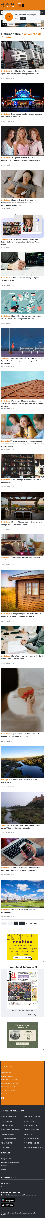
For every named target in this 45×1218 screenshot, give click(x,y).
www (13, 1015)
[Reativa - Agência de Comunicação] (22, 947)
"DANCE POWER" (30, 1121)
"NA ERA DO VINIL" (8, 1134)
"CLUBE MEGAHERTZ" (8, 1139)
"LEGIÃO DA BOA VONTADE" (34, 1147)
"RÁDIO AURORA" (7, 1125)
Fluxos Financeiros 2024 (9, 1083)
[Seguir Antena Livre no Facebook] (2, 1099)
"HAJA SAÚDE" (6, 1147)
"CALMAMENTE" (7, 1143)
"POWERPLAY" (29, 1134)
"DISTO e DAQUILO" (31, 1125)
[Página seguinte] (16, 923)
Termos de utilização (8, 1090)
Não (16, 18)
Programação (6, 1159)
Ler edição (33, 1015)
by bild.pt (4, 1215)
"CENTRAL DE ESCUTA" (32, 1117)
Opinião (4, 1169)
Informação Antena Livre (10, 1162)
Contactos (4, 1094)
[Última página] (22, 923)
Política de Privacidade (9, 1087)
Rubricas (4, 1166)
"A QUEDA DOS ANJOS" (32, 1139)
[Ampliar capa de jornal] (22, 989)
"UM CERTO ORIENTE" (31, 1143)
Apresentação (6, 1073)
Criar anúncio (6, 1187)
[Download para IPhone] (22, 1205)
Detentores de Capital (9, 1080)
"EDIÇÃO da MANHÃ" (8, 1117)
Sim (23, 18)
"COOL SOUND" (6, 1121)
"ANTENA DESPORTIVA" (32, 1130)
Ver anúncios (6, 1183)
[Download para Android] (21, 1200)
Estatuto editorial (7, 1076)
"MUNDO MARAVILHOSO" (10, 1130)
